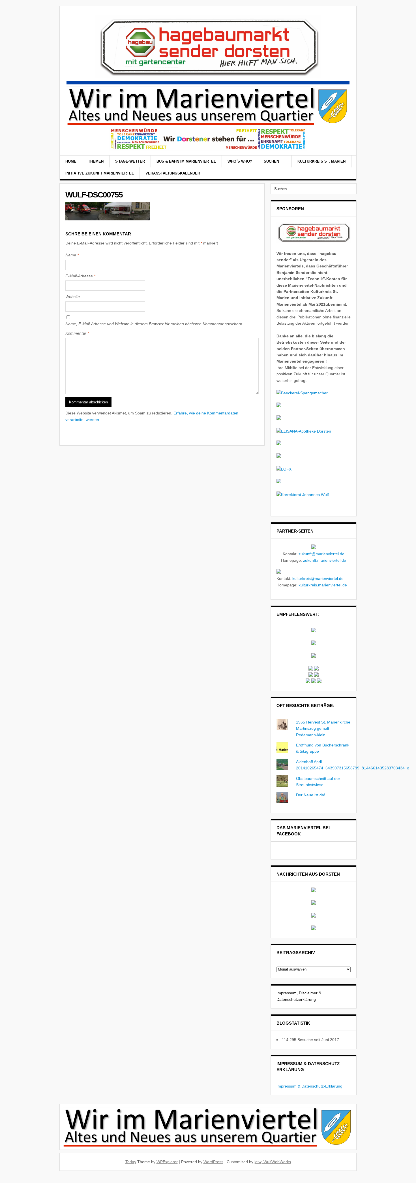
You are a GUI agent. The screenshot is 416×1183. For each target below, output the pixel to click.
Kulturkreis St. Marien (321, 161)
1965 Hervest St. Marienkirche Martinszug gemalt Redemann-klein (323, 728)
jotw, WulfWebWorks (272, 1161)
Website (72, 296)
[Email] (347, 168)
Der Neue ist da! (310, 795)
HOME (70, 161)
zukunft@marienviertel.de (321, 554)
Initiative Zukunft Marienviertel (99, 173)
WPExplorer (167, 1161)
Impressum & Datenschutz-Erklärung (309, 1086)
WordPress (213, 1161)
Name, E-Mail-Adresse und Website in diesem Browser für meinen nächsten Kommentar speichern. (154, 324)
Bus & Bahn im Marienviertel (186, 161)
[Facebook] (339, 168)
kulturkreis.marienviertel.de (323, 585)
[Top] (1, 1179)
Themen (96, 161)
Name (72, 255)
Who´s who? (240, 161)
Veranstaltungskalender (172, 173)
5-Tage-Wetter (130, 161)
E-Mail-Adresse (80, 276)
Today (130, 1161)
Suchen (272, 161)
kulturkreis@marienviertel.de (318, 578)
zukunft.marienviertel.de (324, 560)
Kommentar (77, 333)
